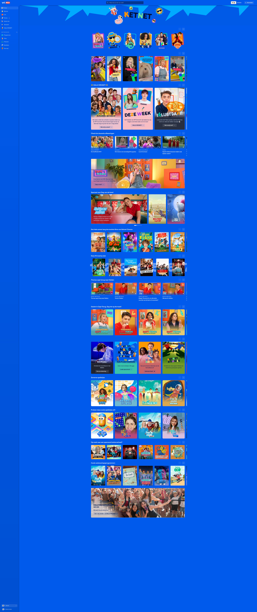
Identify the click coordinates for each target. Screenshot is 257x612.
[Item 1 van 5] (135, 225)
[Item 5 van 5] (141, 225)
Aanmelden (250, 2)
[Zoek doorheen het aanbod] (16, 32)
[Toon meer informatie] (112, 137)
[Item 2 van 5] (137, 225)
